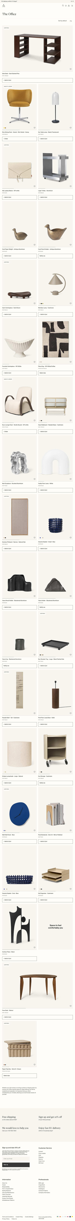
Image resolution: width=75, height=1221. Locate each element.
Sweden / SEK (37, 617)
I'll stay (37, 622)
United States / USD (37, 608)
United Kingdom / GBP (37, 611)
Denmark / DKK (37, 614)
